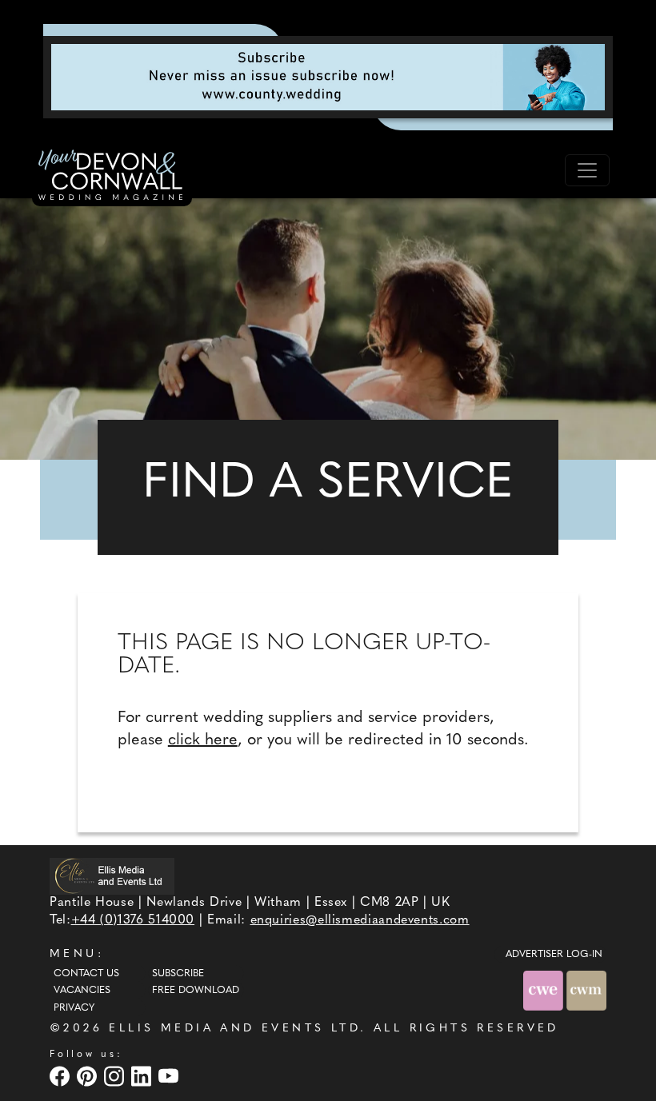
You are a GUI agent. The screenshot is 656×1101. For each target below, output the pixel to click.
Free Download (195, 990)
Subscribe (178, 974)
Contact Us (86, 974)
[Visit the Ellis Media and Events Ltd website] (112, 876)
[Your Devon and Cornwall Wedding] (112, 177)
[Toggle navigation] (587, 170)
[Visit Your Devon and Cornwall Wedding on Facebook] (62, 1076)
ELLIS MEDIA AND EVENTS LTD (234, 1029)
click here (203, 740)
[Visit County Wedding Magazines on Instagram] (116, 1076)
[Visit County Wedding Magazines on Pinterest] (89, 1076)
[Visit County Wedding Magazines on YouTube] (170, 1076)
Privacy (74, 1008)
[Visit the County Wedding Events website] (544, 990)
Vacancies (82, 990)
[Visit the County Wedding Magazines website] (586, 990)
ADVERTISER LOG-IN (554, 954)
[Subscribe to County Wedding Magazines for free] (328, 76)
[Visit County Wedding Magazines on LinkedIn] (143, 1076)
